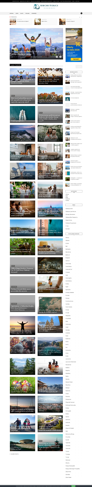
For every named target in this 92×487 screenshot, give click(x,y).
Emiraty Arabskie (70, 292)
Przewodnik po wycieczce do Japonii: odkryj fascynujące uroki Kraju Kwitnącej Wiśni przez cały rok (49, 446)
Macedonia (68, 364)
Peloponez (68, 399)
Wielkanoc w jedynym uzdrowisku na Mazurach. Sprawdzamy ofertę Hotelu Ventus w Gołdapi (22, 390)
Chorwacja (68, 263)
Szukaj (79, 66)
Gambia (67, 304)
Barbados (68, 249)
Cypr (67, 275)
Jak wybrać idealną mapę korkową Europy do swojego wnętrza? (49, 311)
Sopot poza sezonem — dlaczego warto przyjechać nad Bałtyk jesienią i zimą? (49, 81)
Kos (66, 347)
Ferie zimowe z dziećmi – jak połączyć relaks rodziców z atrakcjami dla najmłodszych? (48, 390)
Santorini (68, 419)
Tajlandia (68, 442)
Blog (22, 13)
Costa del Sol (69, 269)
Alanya (67, 237)
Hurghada (68, 318)
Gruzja (67, 312)
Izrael (67, 327)
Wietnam (68, 460)
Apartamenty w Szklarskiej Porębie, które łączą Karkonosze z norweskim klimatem (22, 308)
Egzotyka (68, 289)
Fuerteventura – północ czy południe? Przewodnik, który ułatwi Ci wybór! (50, 232)
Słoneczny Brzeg (70, 434)
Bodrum (68, 255)
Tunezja (68, 454)
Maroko (67, 379)
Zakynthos (68, 471)
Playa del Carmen (70, 402)
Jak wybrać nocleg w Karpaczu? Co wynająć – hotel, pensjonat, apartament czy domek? (22, 371)
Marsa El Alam (69, 382)
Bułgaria (68, 257)
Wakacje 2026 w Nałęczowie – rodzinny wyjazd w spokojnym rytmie (20, 194)
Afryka (11, 13)
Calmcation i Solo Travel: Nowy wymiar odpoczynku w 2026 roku (21, 332)
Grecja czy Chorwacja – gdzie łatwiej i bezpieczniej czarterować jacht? (22, 175)
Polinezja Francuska (71, 405)
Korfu (67, 344)
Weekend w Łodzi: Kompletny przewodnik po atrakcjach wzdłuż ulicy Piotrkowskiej (49, 175)
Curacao (68, 272)
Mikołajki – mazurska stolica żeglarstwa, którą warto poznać (49, 101)
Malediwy (68, 373)
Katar (67, 335)
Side (67, 431)
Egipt (67, 286)
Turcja (67, 457)
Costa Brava (68, 266)
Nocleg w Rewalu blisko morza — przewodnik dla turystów (22, 290)
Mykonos (68, 390)
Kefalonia (68, 338)
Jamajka (68, 330)
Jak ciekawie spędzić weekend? (48, 272)
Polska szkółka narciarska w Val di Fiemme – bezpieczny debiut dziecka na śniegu (22, 81)
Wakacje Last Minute (25, 1)
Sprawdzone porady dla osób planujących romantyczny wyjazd (21, 351)
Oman (67, 393)
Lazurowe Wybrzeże (71, 361)
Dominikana (69, 281)
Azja (17, 13)
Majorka (68, 370)
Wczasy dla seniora (35, 1)
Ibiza (67, 321)
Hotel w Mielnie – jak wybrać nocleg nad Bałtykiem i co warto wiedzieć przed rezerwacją (49, 251)
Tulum (67, 451)
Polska (27, 13)
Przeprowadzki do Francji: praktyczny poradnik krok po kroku (48, 289)
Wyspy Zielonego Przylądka (73, 468)
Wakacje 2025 (15, 1)
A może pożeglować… (18, 121)
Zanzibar (68, 474)
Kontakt (77, 1)
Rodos (67, 413)
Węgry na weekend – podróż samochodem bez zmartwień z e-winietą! (49, 408)
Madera (67, 367)
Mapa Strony (56, 1)
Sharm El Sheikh (70, 428)
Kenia (67, 341)
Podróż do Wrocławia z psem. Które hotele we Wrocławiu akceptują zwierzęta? (22, 157)
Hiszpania (68, 315)
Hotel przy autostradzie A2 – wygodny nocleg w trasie (48, 158)
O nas (73, 1)
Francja (67, 298)
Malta (67, 376)
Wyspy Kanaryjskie (70, 465)
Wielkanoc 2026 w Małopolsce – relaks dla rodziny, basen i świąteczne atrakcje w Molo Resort (50, 428)
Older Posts (15, 454)
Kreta (67, 353)
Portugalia (68, 411)
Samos (67, 416)
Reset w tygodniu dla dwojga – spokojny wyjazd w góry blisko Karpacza (48, 138)
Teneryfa (68, 448)
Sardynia (68, 422)
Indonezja (68, 324)
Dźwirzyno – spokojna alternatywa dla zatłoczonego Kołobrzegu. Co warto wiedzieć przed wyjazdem (22, 138)
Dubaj (67, 283)
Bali (66, 246)
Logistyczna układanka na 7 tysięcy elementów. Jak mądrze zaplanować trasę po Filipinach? (50, 352)
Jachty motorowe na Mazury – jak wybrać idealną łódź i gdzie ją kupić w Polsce (22, 232)
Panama (68, 396)
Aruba (67, 243)
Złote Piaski (68, 477)
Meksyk (67, 387)
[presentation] (79, 17)
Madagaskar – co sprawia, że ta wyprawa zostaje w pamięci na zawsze (21, 251)
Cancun (68, 260)
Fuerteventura (69, 301)
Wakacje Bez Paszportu (46, 1)
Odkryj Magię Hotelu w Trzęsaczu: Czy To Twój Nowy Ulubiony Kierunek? (22, 270)
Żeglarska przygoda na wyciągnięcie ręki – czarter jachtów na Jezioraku (22, 410)
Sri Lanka (68, 437)
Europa (67, 295)
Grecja (67, 309)
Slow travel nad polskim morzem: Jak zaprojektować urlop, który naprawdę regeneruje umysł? (21, 100)
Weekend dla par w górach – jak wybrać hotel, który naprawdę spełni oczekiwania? (21, 213)
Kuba (67, 356)
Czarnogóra (68, 278)
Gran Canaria (69, 307)
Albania (67, 240)
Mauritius (68, 385)
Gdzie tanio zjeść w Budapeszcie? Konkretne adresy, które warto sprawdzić (49, 213)
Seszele (67, 425)
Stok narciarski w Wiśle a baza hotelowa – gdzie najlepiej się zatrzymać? (20, 428)
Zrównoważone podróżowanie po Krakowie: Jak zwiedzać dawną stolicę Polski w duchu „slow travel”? (49, 118)
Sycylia (67, 439)
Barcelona (68, 252)
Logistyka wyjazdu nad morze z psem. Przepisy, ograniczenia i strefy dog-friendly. (49, 194)
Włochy (67, 463)
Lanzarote (68, 359)
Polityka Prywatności (65, 1)
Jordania (68, 333)
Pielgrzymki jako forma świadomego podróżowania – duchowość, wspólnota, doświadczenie (48, 328)
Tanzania (68, 445)
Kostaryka (68, 350)
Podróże (34, 13)
